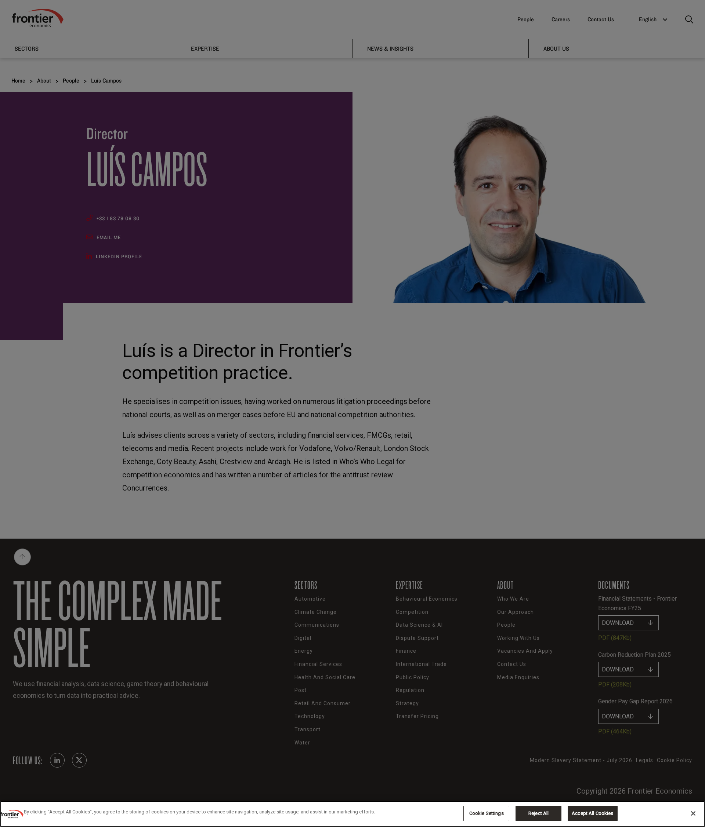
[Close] (693, 813)
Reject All (538, 813)
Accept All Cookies (592, 813)
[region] (352, 814)
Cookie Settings (486, 813)
